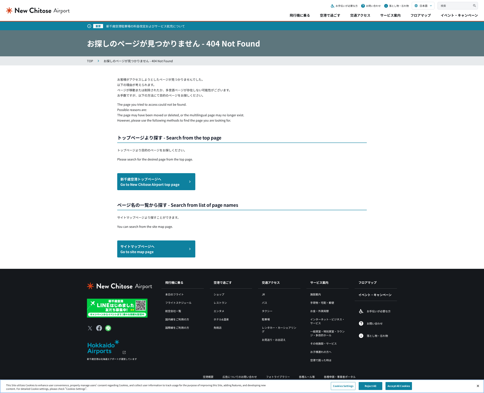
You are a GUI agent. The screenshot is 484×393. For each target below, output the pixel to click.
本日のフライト (174, 294)
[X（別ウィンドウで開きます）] (90, 328)
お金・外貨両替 (319, 311)
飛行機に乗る (300, 15)
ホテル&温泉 (221, 319)
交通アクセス (360, 15)
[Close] (478, 386)
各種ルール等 (307, 377)
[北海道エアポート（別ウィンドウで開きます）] (106, 346)
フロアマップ (420, 15)
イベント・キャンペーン (459, 15)
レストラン (220, 303)
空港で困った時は (320, 360)
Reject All (370, 386)
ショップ (219, 294)
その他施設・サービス (323, 343)
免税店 (218, 327)
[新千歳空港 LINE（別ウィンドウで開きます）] (117, 307)
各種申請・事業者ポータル (340, 377)
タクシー (267, 311)
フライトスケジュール (178, 303)
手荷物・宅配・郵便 (322, 303)
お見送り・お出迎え (274, 340)
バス (264, 303)
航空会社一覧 (173, 311)
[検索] (474, 5)
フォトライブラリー (278, 377)
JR (263, 294)
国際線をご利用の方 (177, 327)
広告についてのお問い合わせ (240, 377)
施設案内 (315, 294)
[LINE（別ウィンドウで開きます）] (108, 330)
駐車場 (266, 319)
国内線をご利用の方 (177, 319)
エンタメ (219, 311)
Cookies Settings (343, 386)
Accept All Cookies (399, 386)
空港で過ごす (330, 15)
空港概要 (208, 377)
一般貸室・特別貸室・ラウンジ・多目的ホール (327, 333)
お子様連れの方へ (320, 352)
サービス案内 (390, 15)
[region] (242, 386)
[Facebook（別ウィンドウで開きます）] (99, 328)
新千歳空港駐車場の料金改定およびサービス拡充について (145, 26)
